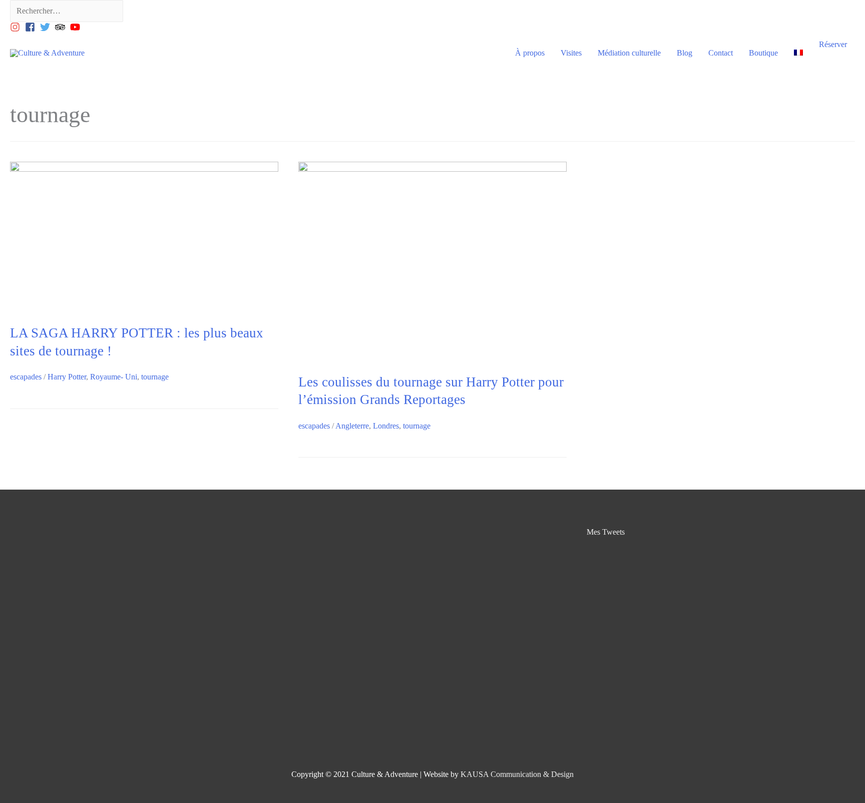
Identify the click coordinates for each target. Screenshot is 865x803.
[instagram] (16, 27)
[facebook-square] (31, 27)
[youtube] (76, 27)
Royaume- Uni (113, 376)
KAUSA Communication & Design (517, 774)
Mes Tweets (606, 532)
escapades (26, 376)
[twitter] (46, 27)
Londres (386, 426)
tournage (155, 376)
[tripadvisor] (61, 27)
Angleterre (352, 426)
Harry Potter (67, 376)
